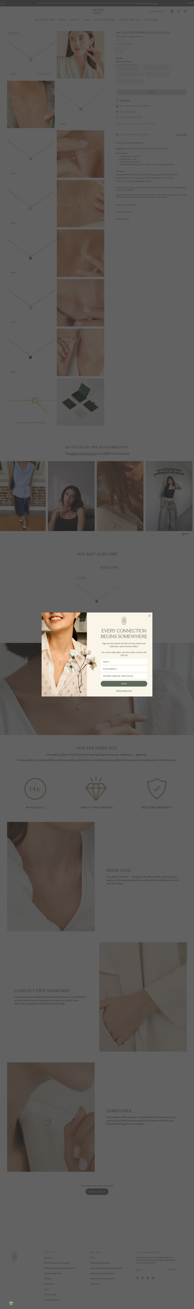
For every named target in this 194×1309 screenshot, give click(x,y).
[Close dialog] (149, 615)
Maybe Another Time (124, 691)
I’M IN (124, 684)
